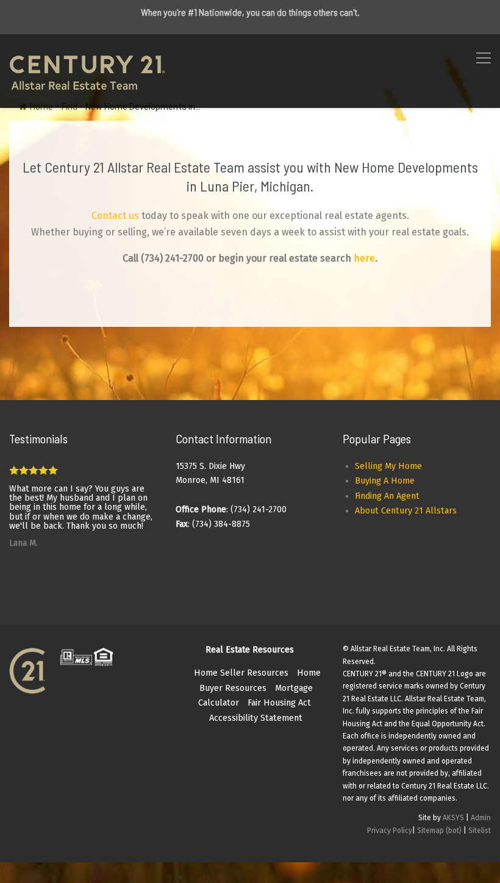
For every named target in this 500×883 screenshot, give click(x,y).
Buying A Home (385, 481)
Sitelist (479, 830)
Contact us (115, 215)
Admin (481, 817)
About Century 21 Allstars (406, 511)
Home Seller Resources (241, 673)
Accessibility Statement (255, 718)
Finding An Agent (387, 496)
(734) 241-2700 (172, 258)
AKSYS (453, 817)
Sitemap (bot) (439, 830)
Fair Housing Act (279, 703)
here (364, 258)
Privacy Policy (389, 830)
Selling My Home (388, 466)
